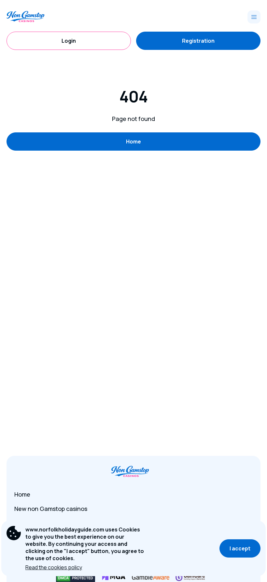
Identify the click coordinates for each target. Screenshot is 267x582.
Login (69, 40)
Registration (198, 40)
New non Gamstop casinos (50, 509)
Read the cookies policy (53, 567)
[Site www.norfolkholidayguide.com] (29, 17)
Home (133, 141)
